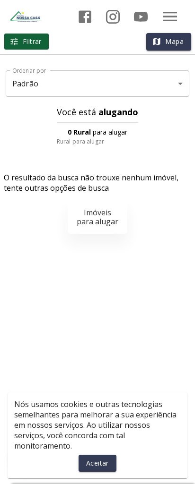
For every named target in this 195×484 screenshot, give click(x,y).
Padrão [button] (25, 83)
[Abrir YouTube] (141, 16)
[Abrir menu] (170, 16)
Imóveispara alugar (97, 217)
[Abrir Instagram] (113, 16)
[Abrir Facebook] (85, 16)
